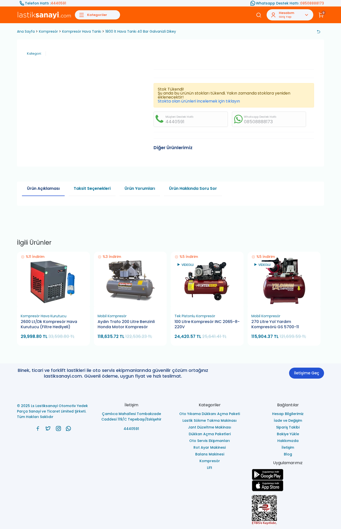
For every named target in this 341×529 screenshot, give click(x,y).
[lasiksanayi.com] (38, 428)
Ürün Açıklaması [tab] (43, 188)
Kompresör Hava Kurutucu (43, 316)
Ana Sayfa (26, 31)
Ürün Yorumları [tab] (140, 188)
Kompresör (48, 31)
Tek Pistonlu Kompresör (194, 316)
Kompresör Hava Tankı (81, 31)
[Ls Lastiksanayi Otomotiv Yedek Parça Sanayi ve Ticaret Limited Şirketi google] (288, 474)
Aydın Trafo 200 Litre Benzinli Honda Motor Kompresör (126, 324)
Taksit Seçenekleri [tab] (92, 188)
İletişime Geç (306, 373)
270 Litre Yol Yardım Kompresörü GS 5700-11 (275, 324)
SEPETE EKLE (55, 305)
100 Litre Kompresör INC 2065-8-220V (207, 324)
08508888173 (312, 3)
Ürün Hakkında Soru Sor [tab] (193, 188)
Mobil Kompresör (112, 316)
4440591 (58, 3)
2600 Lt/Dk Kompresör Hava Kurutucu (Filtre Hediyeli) (49, 324)
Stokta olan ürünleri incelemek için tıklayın (199, 101)
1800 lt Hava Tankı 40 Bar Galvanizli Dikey (140, 31)
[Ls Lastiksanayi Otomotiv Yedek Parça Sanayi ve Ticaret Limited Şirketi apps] (288, 485)
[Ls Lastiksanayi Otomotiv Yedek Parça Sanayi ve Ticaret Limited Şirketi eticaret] (288, 510)
